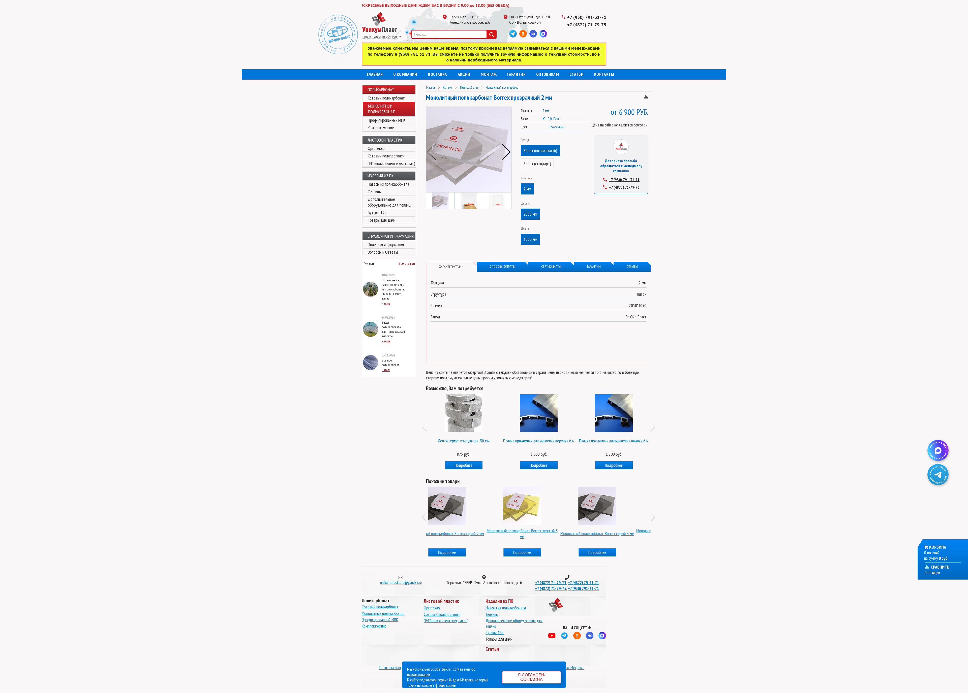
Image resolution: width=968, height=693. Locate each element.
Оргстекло (376, 148)
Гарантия (516, 74)
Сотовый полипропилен (386, 156)
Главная (375, 74)
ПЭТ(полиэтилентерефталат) (391, 163)
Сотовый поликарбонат (386, 98)
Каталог (448, 87)
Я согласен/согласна (531, 677)
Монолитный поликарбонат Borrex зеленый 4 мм (614, 533)
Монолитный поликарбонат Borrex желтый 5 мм (463, 533)
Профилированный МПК (386, 120)
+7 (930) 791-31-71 (586, 17)
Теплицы (374, 191)
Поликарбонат (381, 89)
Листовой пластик (385, 140)
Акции (464, 74)
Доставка (437, 74)
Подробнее (463, 465)
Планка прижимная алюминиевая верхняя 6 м (463, 441)
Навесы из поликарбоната (388, 184)
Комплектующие (381, 127)
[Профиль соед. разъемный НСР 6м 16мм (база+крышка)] (463, 412)
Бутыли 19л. (377, 212)
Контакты (604, 74)
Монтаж (489, 74)
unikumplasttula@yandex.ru (401, 582)
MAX (543, 34)
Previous (431, 152)
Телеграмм (513, 34)
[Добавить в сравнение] (645, 97)
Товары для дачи (382, 220)
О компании (405, 74)
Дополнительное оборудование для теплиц (389, 202)
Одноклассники (523, 34)
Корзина (937, 547)
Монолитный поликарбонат (503, 87)
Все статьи (407, 263)
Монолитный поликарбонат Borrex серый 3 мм (539, 533)
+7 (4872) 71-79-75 (586, 24)
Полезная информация (386, 244)
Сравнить (939, 567)
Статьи (576, 74)
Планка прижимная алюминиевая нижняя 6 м (538, 441)
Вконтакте (533, 34)
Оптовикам (547, 74)
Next (506, 152)
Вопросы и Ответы (383, 252)
